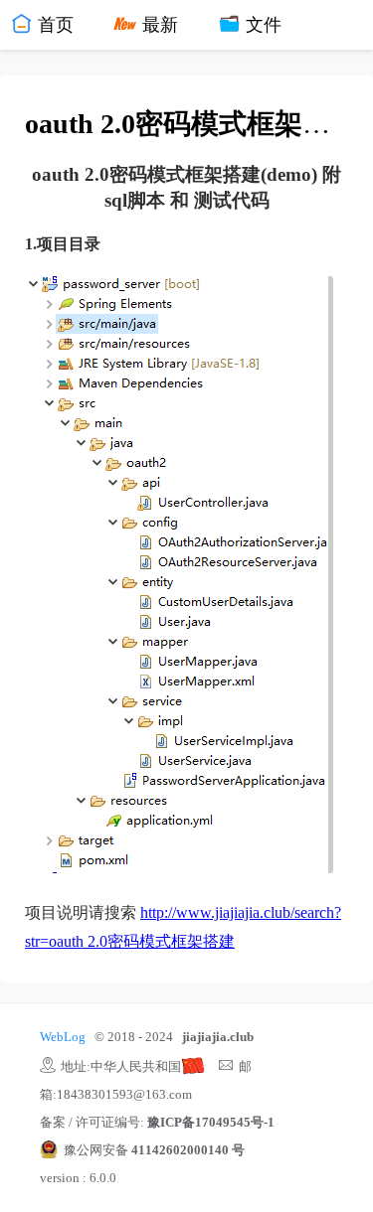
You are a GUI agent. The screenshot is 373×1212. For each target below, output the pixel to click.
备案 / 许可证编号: (157, 1122)
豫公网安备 (154, 1149)
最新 (157, 25)
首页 (53, 25)
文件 (261, 25)
